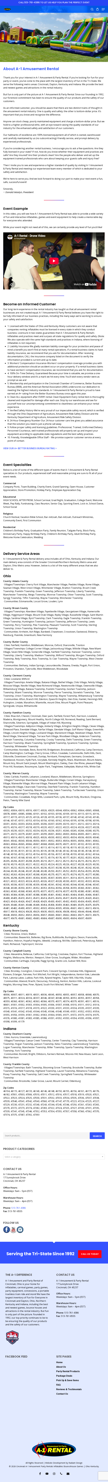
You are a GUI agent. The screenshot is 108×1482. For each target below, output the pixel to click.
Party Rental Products (68, 1371)
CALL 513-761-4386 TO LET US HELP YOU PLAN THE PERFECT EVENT (54, 2)
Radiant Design (75, 1462)
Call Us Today (90, 1254)
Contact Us (62, 1394)
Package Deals (64, 1376)
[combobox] (54, 1157)
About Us (61, 1367)
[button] (103, 9)
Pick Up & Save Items (67, 1380)
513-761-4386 (18, 1207)
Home (59, 1362)
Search (97, 1136)
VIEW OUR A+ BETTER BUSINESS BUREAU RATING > (30, 448)
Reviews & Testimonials (69, 1389)
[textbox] (54, 1157)
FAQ (58, 1385)
